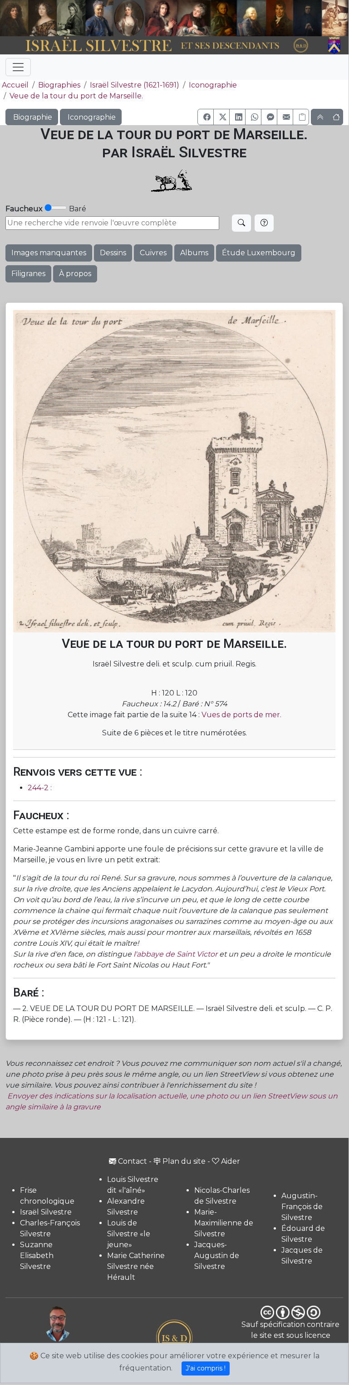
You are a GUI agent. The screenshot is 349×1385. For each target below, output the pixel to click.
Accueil (15, 85)
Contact (132, 1161)
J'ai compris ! (206, 1368)
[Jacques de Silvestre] (335, 18)
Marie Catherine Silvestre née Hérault (136, 1266)
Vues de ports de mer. (241, 714)
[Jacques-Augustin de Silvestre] (251, 18)
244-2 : (40, 787)
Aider (230, 1161)
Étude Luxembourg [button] (258, 252)
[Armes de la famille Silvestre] (335, 45)
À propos (75, 273)
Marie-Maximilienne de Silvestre (223, 1223)
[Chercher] (241, 223)
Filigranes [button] (28, 273)
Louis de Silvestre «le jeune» (128, 1234)
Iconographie (213, 85)
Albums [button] (194, 252)
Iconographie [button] (91, 117)
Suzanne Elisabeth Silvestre (37, 1255)
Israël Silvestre (46, 1212)
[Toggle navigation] (18, 67)
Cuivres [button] (153, 252)
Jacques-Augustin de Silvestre (216, 1255)
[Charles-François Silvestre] (71, 18)
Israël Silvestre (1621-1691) (134, 85)
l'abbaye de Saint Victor (175, 954)
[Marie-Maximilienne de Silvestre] (223, 18)
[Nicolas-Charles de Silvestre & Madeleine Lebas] (178, 18)
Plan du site (184, 1161)
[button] (205, 117)
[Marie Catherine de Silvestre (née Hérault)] (128, 18)
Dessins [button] (113, 252)
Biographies (59, 85)
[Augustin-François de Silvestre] (279, 18)
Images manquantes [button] (48, 252)
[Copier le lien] (301, 117)
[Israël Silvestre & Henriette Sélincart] (28, 18)
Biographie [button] (31, 117)
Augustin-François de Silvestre (302, 1206)
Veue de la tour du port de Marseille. (76, 96)
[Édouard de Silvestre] (307, 18)
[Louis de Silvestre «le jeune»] (99, 18)
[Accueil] (161, 45)
